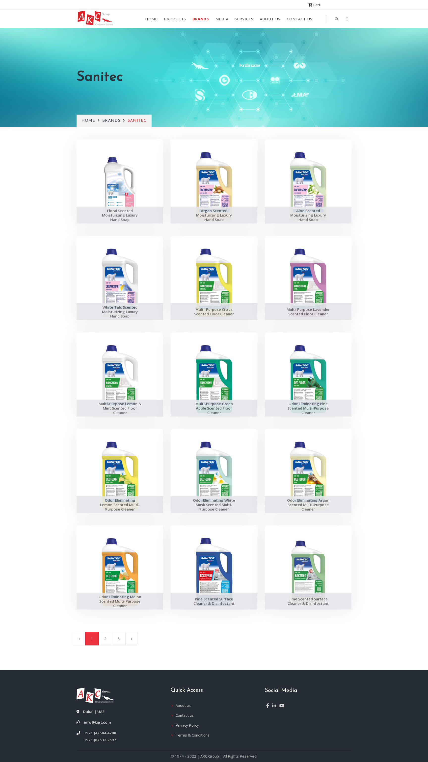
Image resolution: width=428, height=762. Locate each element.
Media (221, 18)
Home (151, 18)
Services (244, 18)
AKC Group (209, 756)
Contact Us (299, 18)
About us (270, 18)
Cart (316, 4)
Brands (200, 18)
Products (175, 18)
